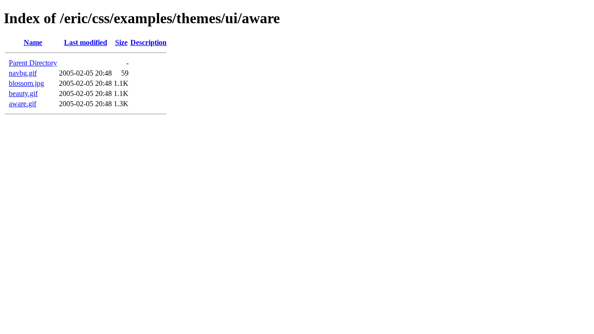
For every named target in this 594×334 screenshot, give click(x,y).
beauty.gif (23, 93)
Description (148, 42)
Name (33, 42)
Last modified (85, 42)
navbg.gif (23, 73)
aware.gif (22, 104)
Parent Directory (33, 63)
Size (121, 42)
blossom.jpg (26, 83)
